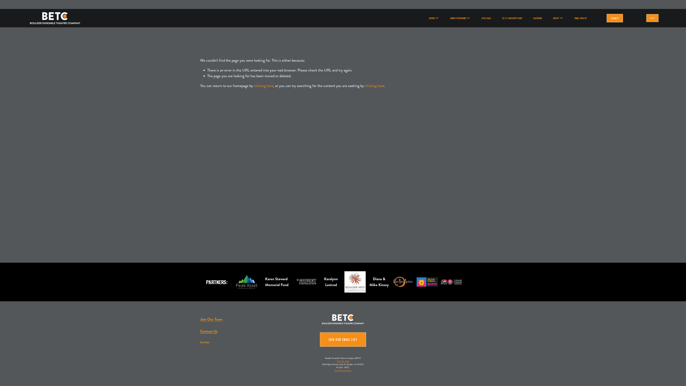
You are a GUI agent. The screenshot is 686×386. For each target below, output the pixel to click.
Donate (614, 18)
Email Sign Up (580, 18)
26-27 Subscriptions (512, 18)
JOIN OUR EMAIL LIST (343, 339)
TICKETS (652, 18)
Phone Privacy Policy (343, 370)
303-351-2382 (343, 361)
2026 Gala (486, 18)
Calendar (537, 18)
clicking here (263, 85)
